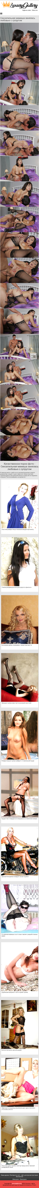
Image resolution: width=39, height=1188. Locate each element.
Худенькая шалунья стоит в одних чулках (15, 992)
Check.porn (23, 1179)
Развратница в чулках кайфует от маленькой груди (18, 761)
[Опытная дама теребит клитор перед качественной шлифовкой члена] (19, 1140)
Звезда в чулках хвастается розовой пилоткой (16, 703)
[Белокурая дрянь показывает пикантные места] (19, 619)
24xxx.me (35, 10)
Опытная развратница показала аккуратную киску (18, 529)
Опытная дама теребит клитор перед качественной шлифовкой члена (18, 1166)
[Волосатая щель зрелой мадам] (19, 1024)
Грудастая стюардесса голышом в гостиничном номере (19, 818)
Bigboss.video (27, 10)
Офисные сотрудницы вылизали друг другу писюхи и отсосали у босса (18, 1108)
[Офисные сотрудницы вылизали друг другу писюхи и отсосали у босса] (19, 1082)
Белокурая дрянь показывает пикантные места (17, 645)
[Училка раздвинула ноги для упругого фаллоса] (19, 561)
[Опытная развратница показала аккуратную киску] (19, 504)
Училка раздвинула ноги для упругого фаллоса (16, 587)
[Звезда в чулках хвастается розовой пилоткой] (19, 677)
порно (36, 1175)
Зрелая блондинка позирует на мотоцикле (15, 876)
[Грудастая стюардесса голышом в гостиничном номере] (19, 793)
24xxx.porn (15, 1179)
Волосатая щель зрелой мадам (11, 1050)
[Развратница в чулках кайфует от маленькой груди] (19, 735)
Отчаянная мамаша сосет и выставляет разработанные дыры (19, 935)
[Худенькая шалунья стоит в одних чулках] (19, 966)
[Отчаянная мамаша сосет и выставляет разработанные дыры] (19, 908)
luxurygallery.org (17, 1183)
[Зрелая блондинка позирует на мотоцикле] (19, 851)
